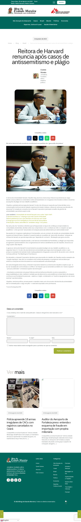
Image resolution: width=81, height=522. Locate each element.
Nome (9, 338)
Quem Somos (40, 466)
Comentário (11, 316)
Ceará (55, 468)
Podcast (67, 492)
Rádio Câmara (29, 3)
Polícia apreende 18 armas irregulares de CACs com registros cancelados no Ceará (21, 423)
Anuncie (38, 469)
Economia (56, 481)
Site (53, 338)
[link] (23, 393)
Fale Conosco (40, 472)
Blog (17, 43)
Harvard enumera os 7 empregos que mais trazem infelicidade (26, 216)
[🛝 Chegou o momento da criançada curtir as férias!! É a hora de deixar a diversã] (1, 514)
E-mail (31, 338)
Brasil (24, 43)
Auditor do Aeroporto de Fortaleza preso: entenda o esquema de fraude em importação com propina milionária (56, 425)
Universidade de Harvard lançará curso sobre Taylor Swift (34, 214)
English (6, 520)
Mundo (55, 474)
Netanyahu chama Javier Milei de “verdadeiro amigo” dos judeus (27, 222)
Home (10, 43)
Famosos (67, 463)
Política (55, 478)
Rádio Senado (19, 3)
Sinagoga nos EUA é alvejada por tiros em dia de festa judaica (27, 220)
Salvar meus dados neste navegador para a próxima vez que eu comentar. (33, 345)
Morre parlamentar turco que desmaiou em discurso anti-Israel (26, 218)
